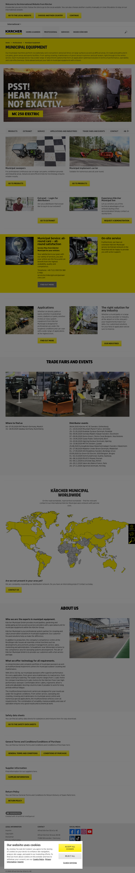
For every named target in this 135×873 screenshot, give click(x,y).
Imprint (20, 862)
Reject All (70, 856)
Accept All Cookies (70, 848)
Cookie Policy (38, 859)
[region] (43, 855)
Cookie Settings (70, 863)
